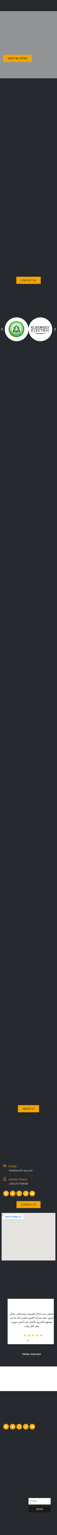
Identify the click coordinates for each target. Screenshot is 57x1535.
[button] (2, 329)
